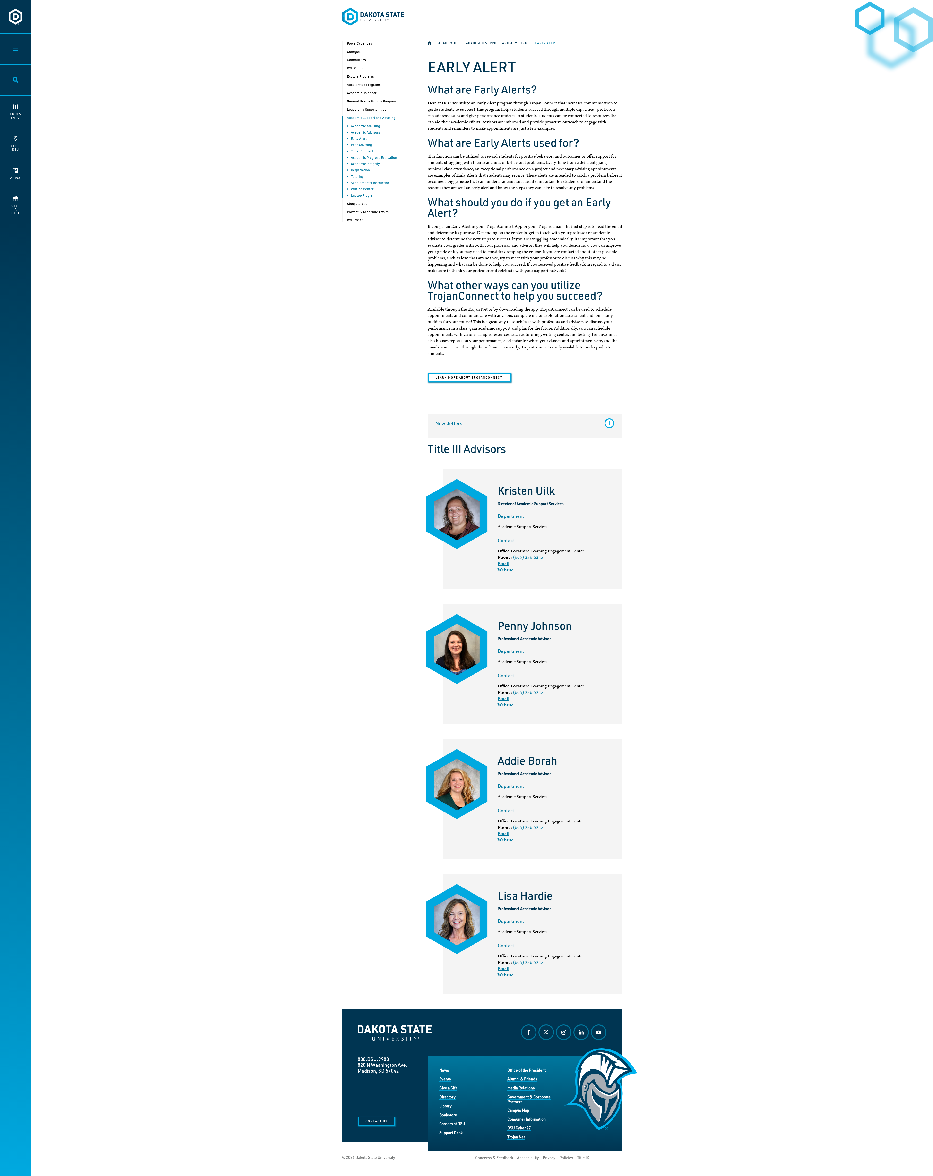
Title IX (583, 1157)
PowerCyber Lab (359, 43)
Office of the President (526, 1070)
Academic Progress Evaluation (374, 157)
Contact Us (376, 1121)
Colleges (354, 51)
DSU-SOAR (355, 220)
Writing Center (362, 189)
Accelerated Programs (364, 84)
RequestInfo (16, 115)
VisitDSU (15, 147)
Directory (447, 1096)
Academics (448, 43)
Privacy (549, 1157)
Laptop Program (363, 195)
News (444, 1070)
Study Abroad (357, 203)
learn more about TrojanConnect (469, 377)
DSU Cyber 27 (519, 1127)
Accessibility (528, 1157)
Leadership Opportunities (366, 109)
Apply (15, 177)
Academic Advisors (365, 132)
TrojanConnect (362, 151)
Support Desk (451, 1132)
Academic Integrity (365, 163)
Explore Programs (360, 76)
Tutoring (357, 176)
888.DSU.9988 (373, 1059)
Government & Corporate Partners (529, 1099)
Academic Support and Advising (496, 43)
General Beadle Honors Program (371, 101)
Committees (356, 60)
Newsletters (448, 423)
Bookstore (448, 1114)
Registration (360, 170)
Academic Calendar (361, 93)
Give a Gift (448, 1087)
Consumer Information (526, 1119)
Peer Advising (361, 145)
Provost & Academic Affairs (368, 212)
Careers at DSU (452, 1123)
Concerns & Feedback (494, 1157)
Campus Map (518, 1110)
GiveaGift (15, 209)
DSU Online (355, 68)
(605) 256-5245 (528, 557)
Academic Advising (365, 126)
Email (503, 563)
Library (445, 1105)
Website (505, 570)
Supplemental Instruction (370, 182)
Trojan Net (516, 1136)
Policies (566, 1157)
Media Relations (521, 1087)
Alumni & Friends (522, 1078)
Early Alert (359, 138)
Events (445, 1078)
